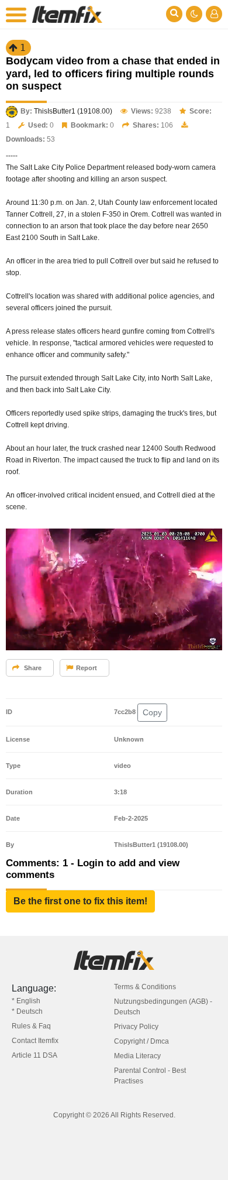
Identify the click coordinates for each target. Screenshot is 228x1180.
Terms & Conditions (145, 987)
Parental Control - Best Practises (150, 1075)
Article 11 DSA (34, 1055)
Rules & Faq (31, 1026)
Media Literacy (137, 1056)
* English (26, 1001)
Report (86, 667)
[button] (80, 901)
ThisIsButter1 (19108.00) (73, 111)
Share (32, 667)
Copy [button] (152, 712)
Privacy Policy (136, 1027)
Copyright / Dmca (141, 1041)
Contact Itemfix (35, 1041)
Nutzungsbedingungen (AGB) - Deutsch (163, 1006)
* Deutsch (27, 1011)
